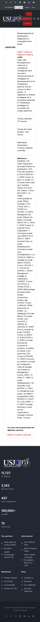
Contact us (28, 578)
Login (27, 7)
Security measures (28, 589)
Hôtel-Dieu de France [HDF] (10, 543)
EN (33, 7)
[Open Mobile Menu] (38, 19)
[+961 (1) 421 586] (29, 2)
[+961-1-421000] (29, 616)
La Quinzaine (9, 585)
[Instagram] (15, 2)
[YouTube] (24, 2)
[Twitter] (11, 2)
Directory (28, 581)
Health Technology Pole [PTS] (9, 554)
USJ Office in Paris (29, 543)
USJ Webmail (29, 585)
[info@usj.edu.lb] (33, 616)
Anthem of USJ (10, 588)
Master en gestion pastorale (19, 435)
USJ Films (8, 581)
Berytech (8, 548)
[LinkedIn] (20, 2)
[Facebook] (6, 2)
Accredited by (10, 7)
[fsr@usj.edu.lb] (33, 2)
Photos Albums (10, 578)
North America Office (30, 549)
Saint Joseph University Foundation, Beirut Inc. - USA (29, 559)
